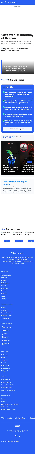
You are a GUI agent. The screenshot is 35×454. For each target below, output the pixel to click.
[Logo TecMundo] (11, 2)
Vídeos (3, 307)
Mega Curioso (5, 368)
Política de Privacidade (8, 409)
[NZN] (17, 426)
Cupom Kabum (5, 379)
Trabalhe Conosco (6, 407)
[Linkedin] (19, 436)
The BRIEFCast (5, 318)
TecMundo (4, 355)
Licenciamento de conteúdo (9, 404)
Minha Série (5, 365)
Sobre (3, 399)
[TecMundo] (6, 418)
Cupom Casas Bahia (7, 385)
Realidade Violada (6, 315)
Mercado (4, 293)
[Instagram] (16, 436)
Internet (3, 280)
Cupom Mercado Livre (8, 390)
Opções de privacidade (10, 441)
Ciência (3, 285)
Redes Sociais (5, 283)
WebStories (4, 310)
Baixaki (3, 363)
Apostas (3, 299)
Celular (3, 296)
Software (4, 278)
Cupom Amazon (6, 382)
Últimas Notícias (6, 275)
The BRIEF (4, 360)
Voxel (3, 357)
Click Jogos (4, 371)
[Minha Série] (20, 418)
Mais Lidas (4, 288)
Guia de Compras (6, 313)
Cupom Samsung (6, 387)
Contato (3, 402)
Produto (3, 291)
